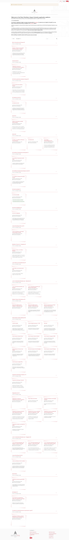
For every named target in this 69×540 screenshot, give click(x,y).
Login (67, 1)
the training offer (16, 20)
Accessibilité (51, 536)
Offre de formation (33, 532)
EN (61, 1)
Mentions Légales (52, 532)
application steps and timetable (32, 34)
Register (64, 1)
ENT (30, 537)
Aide (30, 536)
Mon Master (36, 22)
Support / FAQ (51, 537)
